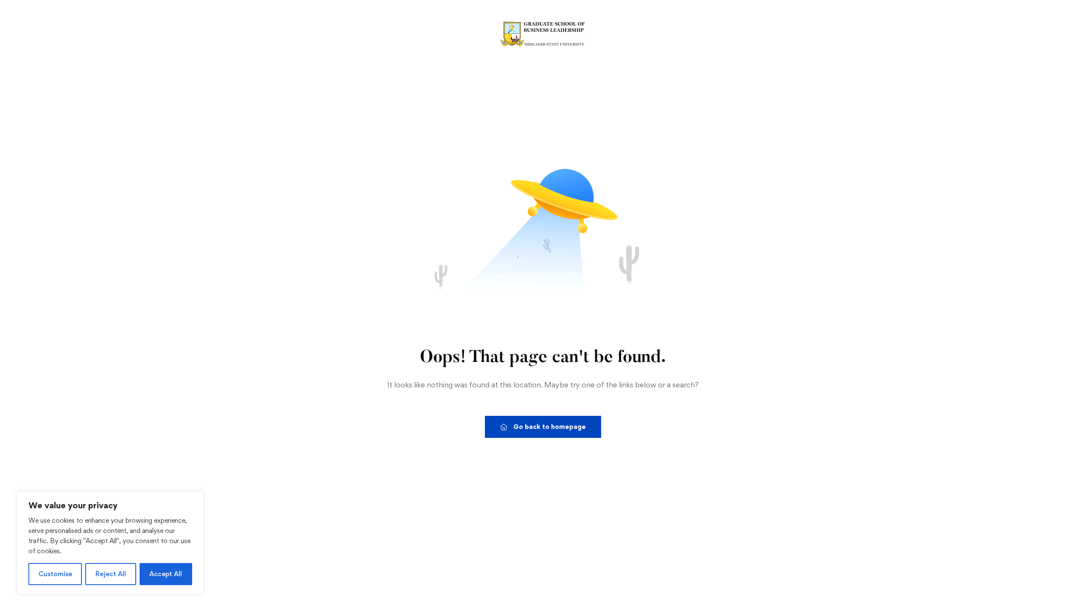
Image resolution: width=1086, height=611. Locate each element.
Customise (55, 574)
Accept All (165, 574)
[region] (110, 542)
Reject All (110, 574)
